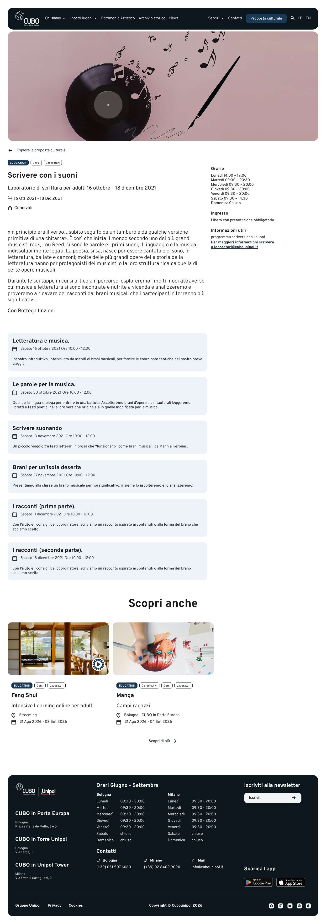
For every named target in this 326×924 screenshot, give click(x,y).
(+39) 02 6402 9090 (162, 867)
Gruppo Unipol (28, 905)
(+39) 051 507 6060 (113, 867)
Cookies (76, 905)
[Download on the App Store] (290, 883)
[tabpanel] (58, 677)
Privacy (55, 905)
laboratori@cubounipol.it (236, 247)
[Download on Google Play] (258, 883)
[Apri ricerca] (292, 18)
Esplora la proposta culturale (41, 150)
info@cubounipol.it (207, 867)
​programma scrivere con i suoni (238, 237)
